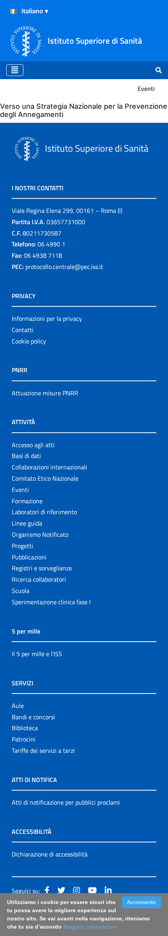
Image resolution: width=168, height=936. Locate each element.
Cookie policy (29, 341)
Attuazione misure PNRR (45, 393)
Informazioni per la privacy (47, 318)
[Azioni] (13, 11)
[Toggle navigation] (14, 70)
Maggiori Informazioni (90, 927)
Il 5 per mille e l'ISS (37, 653)
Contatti (23, 329)
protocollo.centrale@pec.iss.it (64, 266)
